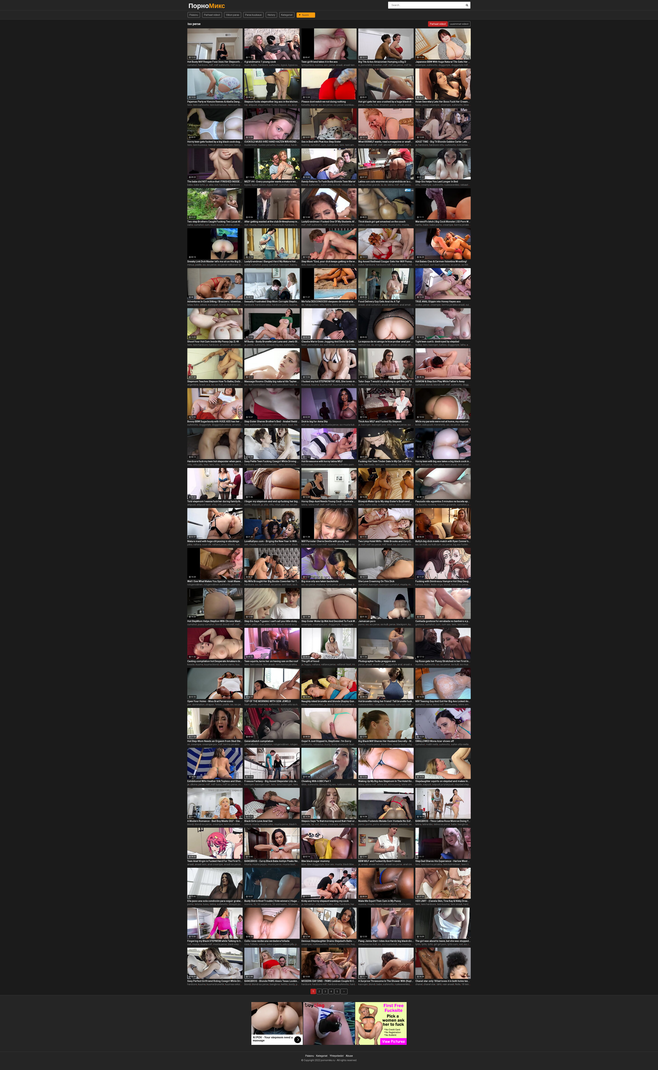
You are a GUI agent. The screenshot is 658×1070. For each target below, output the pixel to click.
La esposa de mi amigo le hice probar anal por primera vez (386, 341)
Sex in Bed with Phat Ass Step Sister (321, 141)
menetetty (439, 424)
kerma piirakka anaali (465, 224)
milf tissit (409, 65)
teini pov (228, 145)
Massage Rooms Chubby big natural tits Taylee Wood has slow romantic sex (272, 381)
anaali (339, 65)
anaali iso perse (398, 344)
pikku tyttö (270, 624)
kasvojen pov (379, 424)
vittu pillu (198, 464)
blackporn (402, 624)
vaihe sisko (371, 504)
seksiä (203, 304)
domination (198, 704)
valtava (197, 544)
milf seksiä (411, 145)
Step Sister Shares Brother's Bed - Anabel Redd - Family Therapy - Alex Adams (272, 421)
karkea (443, 344)
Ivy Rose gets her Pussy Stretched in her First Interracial (443, 661)
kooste (191, 664)
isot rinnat (329, 344)
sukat (247, 264)
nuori (247, 65)
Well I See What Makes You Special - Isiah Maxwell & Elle (215, 581)
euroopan (213, 304)
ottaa (349, 584)
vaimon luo (364, 344)
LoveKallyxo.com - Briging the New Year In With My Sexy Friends (272, 541)
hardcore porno (280, 304)
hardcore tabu (237, 184)
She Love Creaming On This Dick (376, 581)
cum (323, 145)
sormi (247, 504)
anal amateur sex (409, 304)
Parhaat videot (212, 15)
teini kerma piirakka (467, 624)
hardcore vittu (436, 145)
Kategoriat (287, 15)
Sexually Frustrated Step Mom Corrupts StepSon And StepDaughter (272, 301)
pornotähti (366, 65)
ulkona (229, 224)
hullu (376, 105)
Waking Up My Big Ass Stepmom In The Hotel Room (386, 781)
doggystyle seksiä (221, 424)
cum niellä (406, 704)
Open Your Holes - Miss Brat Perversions (210, 701)
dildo (304, 784)
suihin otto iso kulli (330, 184)
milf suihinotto (222, 65)
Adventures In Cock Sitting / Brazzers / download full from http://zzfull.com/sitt (215, 301)
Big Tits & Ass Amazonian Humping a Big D (382, 61)
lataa (190, 304)
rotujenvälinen (195, 584)
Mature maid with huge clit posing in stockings (213, 541)
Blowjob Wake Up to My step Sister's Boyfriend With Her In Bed (386, 501)
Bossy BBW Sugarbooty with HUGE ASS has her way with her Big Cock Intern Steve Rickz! (215, 421)
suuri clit (206, 544)
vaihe (190, 224)
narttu (418, 224)
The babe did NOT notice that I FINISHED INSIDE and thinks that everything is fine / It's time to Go (215, 181)
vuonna (319, 65)
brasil (202, 384)
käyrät (314, 105)
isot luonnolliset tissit (259, 384)
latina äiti (382, 784)
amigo (378, 344)
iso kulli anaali (231, 384)
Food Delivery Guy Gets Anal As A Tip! (379, 301)
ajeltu (404, 384)
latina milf (313, 504)
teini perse (240, 145)
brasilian (377, 65)
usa (208, 384)
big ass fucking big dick (465, 544)
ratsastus (346, 184)
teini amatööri (215, 145)
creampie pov (320, 624)
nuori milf (322, 544)
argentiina (192, 384)
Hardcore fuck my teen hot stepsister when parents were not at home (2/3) (215, 461)
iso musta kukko (348, 424)
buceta (423, 504)
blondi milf (371, 145)
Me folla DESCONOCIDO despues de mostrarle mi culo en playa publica (329, 301)
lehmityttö (345, 264)
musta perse (264, 224)
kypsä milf (272, 184)
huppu (307, 664)
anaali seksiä (412, 105)
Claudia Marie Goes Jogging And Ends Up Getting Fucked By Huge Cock (329, 341)
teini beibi (369, 464)
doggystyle (444, 65)
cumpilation (266, 744)
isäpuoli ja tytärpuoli (443, 784)
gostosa (419, 624)
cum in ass (332, 145)
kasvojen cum (262, 784)
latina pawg (451, 704)
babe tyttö (199, 184)
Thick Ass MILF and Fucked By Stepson (379, 421)
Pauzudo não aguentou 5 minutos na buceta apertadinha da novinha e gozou (443, 501)
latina (391, 184)
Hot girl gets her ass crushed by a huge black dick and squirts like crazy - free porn (386, 101)
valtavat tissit (279, 424)
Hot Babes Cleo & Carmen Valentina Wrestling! (441, 261)
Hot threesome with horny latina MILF (322, 461)
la (382, 184)
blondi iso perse (235, 304)
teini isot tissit (235, 105)
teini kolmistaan (218, 105)
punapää (334, 264)
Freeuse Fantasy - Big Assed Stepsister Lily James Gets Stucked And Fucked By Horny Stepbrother (272, 781)
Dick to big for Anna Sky (314, 421)
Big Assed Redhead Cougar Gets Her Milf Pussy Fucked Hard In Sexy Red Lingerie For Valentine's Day (386, 261)
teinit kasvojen (284, 784)
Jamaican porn (366, 621)
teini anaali (451, 464)
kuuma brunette (342, 384)
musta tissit (399, 744)
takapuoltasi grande (369, 184)
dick (303, 264)
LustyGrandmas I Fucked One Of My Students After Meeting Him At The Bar (329, 221)
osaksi (418, 304)
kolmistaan (463, 145)
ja (416, 145)
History (271, 15)
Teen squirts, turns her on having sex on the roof (271, 661)
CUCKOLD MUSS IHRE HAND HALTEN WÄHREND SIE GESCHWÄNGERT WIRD (272, 141)
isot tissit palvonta (440, 264)
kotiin (418, 424)
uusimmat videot (459, 24)
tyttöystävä (307, 65)
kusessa (305, 384)
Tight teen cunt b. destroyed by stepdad (437, 341)
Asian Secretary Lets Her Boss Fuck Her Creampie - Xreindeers (443, 101)
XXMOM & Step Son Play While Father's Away (440, 381)
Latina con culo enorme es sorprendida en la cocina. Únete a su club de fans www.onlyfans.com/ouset (386, 181)
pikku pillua (258, 624)
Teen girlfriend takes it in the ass (319, 61)
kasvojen (294, 184)
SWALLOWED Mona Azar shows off (434, 741)
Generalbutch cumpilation (258, 741)
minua (190, 264)
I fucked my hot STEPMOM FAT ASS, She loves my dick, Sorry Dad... (329, 381)
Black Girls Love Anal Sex (258, 821)
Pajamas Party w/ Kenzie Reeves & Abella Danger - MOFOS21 (215, 101)
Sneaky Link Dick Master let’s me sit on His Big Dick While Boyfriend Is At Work (215, 261)
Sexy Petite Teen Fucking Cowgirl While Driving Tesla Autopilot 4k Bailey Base (272, 461)
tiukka (418, 344)
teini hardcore (200, 344)
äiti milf (387, 145)
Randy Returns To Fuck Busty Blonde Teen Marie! (328, 181)
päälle (198, 264)
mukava (320, 584)
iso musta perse (330, 424)
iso (289, 105)
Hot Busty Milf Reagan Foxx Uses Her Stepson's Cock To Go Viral (215, 61)
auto (299, 464)
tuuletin (332, 544)
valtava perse (219, 544)
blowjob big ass (274, 344)
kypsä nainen (259, 184)
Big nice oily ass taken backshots (319, 581)
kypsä (284, 65)
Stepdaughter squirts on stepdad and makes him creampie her (443, 781)
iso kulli (219, 384)
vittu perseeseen (227, 504)
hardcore (203, 65)
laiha (463, 344)
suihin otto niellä (459, 744)
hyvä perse (332, 584)
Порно (197, 6)
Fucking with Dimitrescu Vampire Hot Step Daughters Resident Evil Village (443, 581)
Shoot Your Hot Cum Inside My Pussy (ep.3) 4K (213, 341)
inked (304, 704)
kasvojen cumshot (389, 584)
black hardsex (299, 544)
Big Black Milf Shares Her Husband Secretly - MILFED (386, 741)
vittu (417, 184)
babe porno (436, 224)
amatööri (225, 344)
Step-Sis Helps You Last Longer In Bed (436, 181)
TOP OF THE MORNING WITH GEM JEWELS (267, 701)
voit (216, 184)
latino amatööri (340, 304)
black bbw (386, 744)
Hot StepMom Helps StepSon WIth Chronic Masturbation (215, 621)
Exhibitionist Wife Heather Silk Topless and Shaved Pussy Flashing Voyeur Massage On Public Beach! (215, 781)
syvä (354, 264)
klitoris (231, 544)
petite (250, 344)
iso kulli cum (434, 544)
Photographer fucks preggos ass (377, 661)
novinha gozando (446, 504)
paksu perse (372, 224)
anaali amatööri (390, 304)
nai (246, 105)
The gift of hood (310, 661)
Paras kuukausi (253, 15)
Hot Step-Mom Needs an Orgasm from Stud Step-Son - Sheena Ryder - (215, 741)
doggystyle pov (349, 624)
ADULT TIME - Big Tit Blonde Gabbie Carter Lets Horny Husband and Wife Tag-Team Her (443, 141)
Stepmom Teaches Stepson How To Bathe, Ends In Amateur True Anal (215, 381)
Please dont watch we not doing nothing (323, 101)
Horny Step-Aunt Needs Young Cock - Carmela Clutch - (329, 501)
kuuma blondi (211, 664)
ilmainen (384, 105)
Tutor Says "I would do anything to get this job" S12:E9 (386, 381)
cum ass (446, 624)
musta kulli (278, 224)
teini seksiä (227, 464)
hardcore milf (383, 264)
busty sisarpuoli (340, 744)
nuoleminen (250, 145)
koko (196, 304)
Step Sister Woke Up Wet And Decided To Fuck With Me (329, 621)
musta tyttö (394, 224)
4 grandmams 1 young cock (260, 61)
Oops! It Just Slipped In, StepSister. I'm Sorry (326, 741)
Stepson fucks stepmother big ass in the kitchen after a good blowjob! (272, 101)
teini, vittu (214, 464)
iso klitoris (466, 264)
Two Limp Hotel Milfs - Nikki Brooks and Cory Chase (386, 541)
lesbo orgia (437, 584)
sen (326, 65)
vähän (247, 624)
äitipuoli (253, 105)
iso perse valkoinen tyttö (231, 264)
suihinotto (274, 65)
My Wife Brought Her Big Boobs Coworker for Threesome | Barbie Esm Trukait (272, 581)
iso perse (297, 105)
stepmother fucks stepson (272, 105)
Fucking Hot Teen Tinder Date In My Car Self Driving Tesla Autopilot (386, 461)
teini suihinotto (201, 105)
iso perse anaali (469, 424)
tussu (418, 105)
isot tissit (424, 264)
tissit (213, 224)
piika (189, 544)
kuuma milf (326, 384)
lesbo (427, 584)
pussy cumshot (270, 264)
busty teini (355, 744)
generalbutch (251, 744)
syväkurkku (394, 384)
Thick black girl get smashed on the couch (381, 221)
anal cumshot (373, 304)
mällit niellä (432, 744)
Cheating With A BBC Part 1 (316, 781)
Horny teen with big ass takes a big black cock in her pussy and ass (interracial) (443, 461)
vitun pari (280, 504)
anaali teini (349, 65)
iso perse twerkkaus (344, 105)
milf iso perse (238, 65)
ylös (266, 504)
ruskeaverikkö (451, 184)
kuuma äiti (241, 664)
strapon (210, 704)
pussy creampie (431, 105)
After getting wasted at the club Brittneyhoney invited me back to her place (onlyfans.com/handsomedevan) (272, 221)
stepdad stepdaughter (467, 784)
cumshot (192, 65)
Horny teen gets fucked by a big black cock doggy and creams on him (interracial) (215, 141)
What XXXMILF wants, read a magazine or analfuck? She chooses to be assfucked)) (386, 141)
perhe (240, 504)
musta (369, 105)
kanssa (305, 544)
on (188, 744)
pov (189, 704)
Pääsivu (194, 15)
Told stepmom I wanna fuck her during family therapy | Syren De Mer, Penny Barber (215, 501)
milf (211, 65)
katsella (305, 105)
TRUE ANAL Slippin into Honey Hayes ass (438, 301)
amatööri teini (238, 344)
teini (189, 105)
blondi (361, 145)
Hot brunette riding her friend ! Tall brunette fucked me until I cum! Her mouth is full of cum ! (386, 701)
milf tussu (216, 784)
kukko (254, 65)
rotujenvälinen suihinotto (217, 584)
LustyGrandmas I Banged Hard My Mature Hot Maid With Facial (272, 261)
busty (328, 744)
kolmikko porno (347, 464)
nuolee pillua (283, 145)
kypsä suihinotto (297, 65)
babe (190, 184)
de (385, 184)
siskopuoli (427, 424)
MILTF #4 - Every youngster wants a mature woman (272, 181)
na (416, 504)
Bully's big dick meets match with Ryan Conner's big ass (443, 541)
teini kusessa (200, 145)
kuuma (220, 224)
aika (211, 184)
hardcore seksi (399, 264)
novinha (432, 504)
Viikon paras (232, 15)
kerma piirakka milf (233, 744)
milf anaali (398, 145)
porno (393, 105)
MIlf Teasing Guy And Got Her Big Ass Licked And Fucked (443, 701)
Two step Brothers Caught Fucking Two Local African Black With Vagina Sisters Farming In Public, (215, 221)
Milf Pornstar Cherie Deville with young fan (325, 541)
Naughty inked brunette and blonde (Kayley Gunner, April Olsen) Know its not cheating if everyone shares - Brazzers (329, 701)
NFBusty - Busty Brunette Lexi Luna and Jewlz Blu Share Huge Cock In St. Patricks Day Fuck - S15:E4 (272, 341)
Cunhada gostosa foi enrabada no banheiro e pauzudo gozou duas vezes (443, 621)
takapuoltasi (312, 304)
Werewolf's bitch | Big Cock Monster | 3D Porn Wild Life (443, 221)
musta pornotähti (266, 544)
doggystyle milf (459, 65)
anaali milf (378, 664)
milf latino (405, 184)
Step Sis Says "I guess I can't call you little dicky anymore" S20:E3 (272, 621)
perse (332, 65)
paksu (361, 224)
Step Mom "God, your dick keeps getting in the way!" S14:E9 (329, 261)
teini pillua (438, 464)
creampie (420, 65)
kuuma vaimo (227, 664)
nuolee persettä (266, 145)
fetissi (218, 704)
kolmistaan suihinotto (326, 464)
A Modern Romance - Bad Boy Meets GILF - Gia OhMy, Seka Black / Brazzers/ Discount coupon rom (215, 821)
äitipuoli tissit (204, 504)
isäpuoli (427, 784)
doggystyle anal (393, 664)
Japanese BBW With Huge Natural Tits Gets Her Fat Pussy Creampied (443, 61)
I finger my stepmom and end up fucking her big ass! (272, 501)
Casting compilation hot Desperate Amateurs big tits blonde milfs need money (215, 661)
